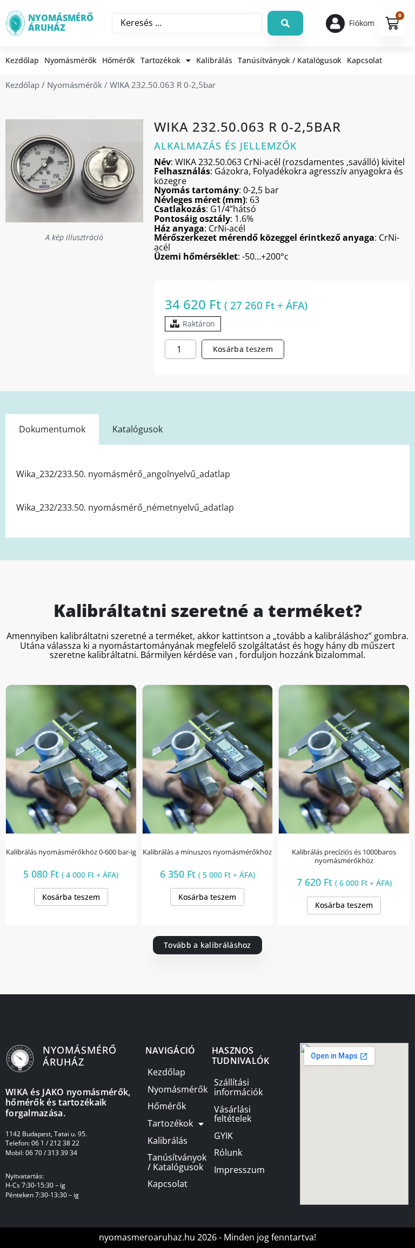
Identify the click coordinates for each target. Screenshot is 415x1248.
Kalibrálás (214, 60)
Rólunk (228, 1152)
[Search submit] (285, 23)
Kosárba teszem (243, 349)
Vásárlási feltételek (232, 1114)
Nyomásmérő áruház (60, 22)
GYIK (223, 1136)
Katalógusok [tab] (137, 429)
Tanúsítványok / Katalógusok (290, 60)
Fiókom (361, 23)
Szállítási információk (238, 1087)
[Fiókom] (335, 23)
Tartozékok (160, 60)
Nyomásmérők (70, 60)
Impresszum (239, 1170)
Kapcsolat (364, 60)
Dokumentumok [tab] (52, 429)
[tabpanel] (207, 491)
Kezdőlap (22, 60)
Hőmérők (118, 60)
